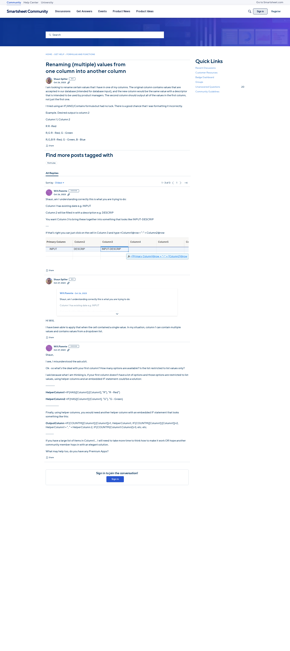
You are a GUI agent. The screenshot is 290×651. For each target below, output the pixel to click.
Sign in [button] (115, 479)
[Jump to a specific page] (186, 183)
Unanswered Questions (219, 86)
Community (14, 2)
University (47, 2)
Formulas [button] (51, 163)
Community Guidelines (207, 91)
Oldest (58, 183)
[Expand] (117, 314)
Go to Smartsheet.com (269, 2)
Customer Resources (206, 72)
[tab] (52, 173)
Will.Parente (60, 191)
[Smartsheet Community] (27, 11)
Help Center (30, 2)
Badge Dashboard (204, 77)
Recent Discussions (205, 68)
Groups (199, 82)
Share (50, 146)
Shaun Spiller (61, 79)
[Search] (250, 11)
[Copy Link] (69, 82)
